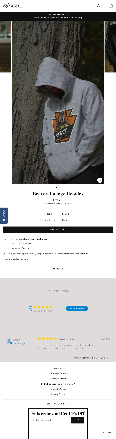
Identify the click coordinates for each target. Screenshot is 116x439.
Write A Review (77, 308)
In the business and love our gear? (58, 383)
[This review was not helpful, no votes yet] (107, 357)
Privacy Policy (58, 394)
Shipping (48, 203)
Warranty (58, 368)
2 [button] (59, 188)
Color (66, 214)
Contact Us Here (58, 378)
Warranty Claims (58, 389)
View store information (21, 248)
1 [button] (57, 188)
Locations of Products (58, 373)
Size (49, 214)
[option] (58, 16)
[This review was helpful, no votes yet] (102, 357)
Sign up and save (58, 404)
